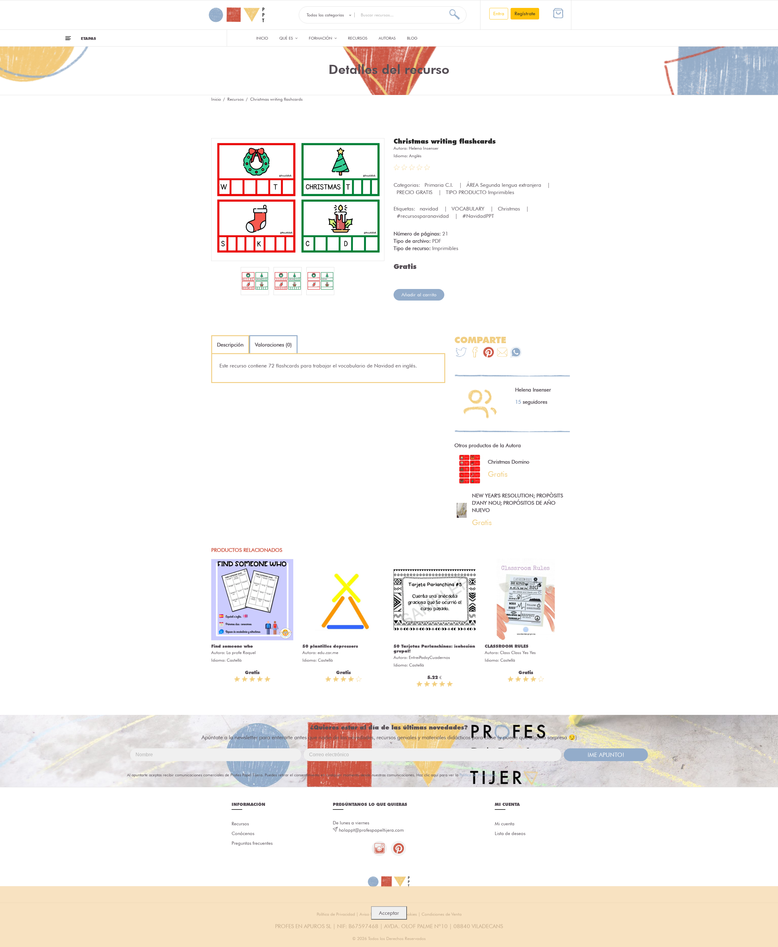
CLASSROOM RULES (506, 646)
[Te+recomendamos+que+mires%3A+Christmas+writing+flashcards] (475, 353)
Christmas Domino (508, 462)
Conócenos (243, 833)
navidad (430, 209)
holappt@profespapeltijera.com (371, 830)
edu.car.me (328, 652)
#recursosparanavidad (423, 216)
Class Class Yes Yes (518, 652)
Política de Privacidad (477, 774)
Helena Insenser (424, 148)
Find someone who (232, 646)
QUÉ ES (286, 38)
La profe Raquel (241, 652)
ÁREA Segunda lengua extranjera (504, 185)
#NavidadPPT (478, 216)
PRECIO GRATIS (415, 192)
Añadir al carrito (418, 295)
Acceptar (389, 913)
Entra (498, 13)
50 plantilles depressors (330, 646)
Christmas (510, 209)
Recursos (357, 38)
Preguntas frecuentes (252, 843)
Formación (321, 38)
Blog (412, 38)
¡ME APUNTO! (605, 754)
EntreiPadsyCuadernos (429, 657)
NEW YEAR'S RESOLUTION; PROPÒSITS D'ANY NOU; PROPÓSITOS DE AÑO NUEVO (517, 503)
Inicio (262, 38)
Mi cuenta (505, 824)
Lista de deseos (510, 833)
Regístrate (525, 13)
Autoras (387, 38)
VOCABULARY (469, 209)
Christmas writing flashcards (445, 141)
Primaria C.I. (440, 185)
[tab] (230, 345)
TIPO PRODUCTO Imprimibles (480, 192)
